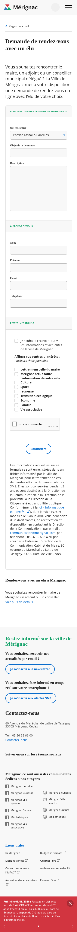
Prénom (15, 260)
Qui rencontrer (22, 127)
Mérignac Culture (21, 810)
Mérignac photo (14, 860)
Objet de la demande (27, 145)
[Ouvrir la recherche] (55, 7)
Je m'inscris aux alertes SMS (30, 698)
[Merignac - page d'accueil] (38, 7)
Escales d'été (48, 880)
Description (17, 163)
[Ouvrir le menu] (68, 7)
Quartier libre (48, 860)
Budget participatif (51, 853)
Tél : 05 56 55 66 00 (19, 735)
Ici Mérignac (12, 853)
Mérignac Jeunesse (22, 793)
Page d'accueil (19, 26)
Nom (17, 242)
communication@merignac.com (32, 533)
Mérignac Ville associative (19, 825)
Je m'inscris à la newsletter (30, 669)
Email (18, 278)
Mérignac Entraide (22, 786)
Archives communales (53, 868)
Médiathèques (19, 817)
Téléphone (21, 296)
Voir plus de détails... (20, 602)
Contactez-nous (16, 739)
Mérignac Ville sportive (19, 801)
